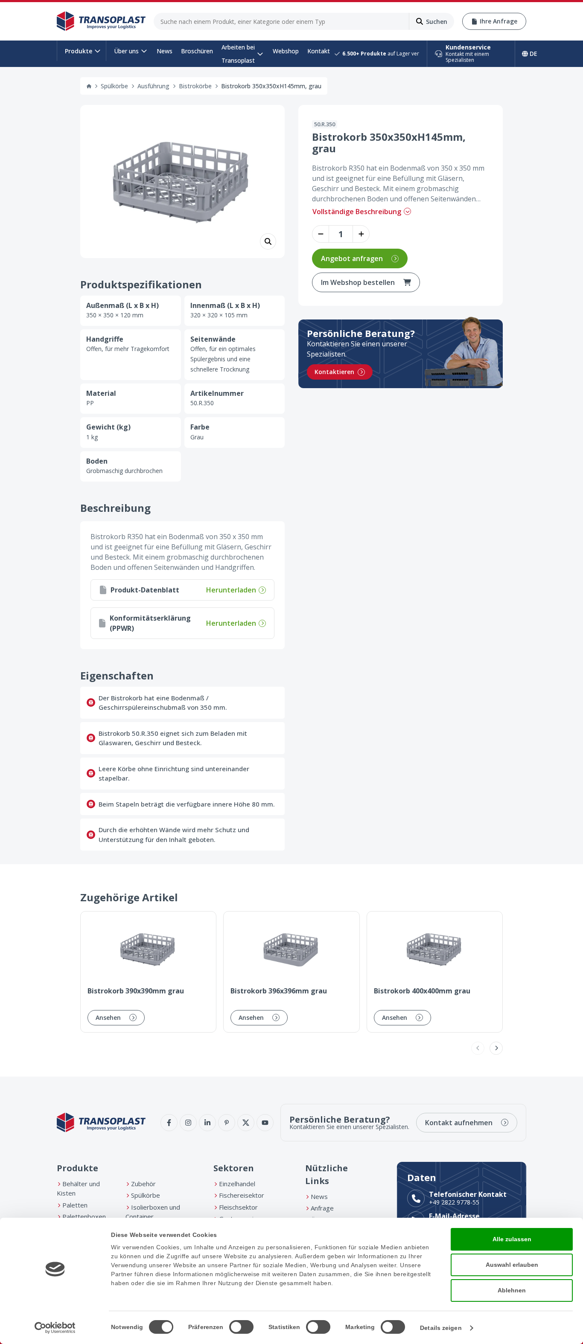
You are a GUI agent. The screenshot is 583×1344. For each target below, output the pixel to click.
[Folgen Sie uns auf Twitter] (245, 1122)
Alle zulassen (512, 1239)
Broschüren (197, 51)
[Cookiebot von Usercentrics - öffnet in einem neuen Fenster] (55, 1328)
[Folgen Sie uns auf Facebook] (169, 1122)
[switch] (241, 1327)
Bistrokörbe (195, 86)
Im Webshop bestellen (358, 282)
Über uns (126, 51)
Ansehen (108, 1017)
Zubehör (143, 1183)
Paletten (74, 1205)
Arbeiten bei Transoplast (238, 53)
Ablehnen (512, 1290)
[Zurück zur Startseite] (101, 21)
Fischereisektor (241, 1195)
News (164, 51)
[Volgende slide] (496, 1048)
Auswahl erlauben (512, 1264)
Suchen (436, 21)
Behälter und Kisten (78, 1188)
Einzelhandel (237, 1183)
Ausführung (153, 86)
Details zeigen (440, 1327)
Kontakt (318, 51)
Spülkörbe (114, 86)
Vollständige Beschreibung (356, 211)
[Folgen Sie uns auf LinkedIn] (207, 1122)
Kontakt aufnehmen (459, 1122)
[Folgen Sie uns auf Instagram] (188, 1122)
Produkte (78, 51)
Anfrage (322, 1208)
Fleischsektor (238, 1207)
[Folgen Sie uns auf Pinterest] (226, 1122)
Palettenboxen (84, 1216)
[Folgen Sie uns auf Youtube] (265, 1122)
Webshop (286, 51)
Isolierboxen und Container (152, 1212)
